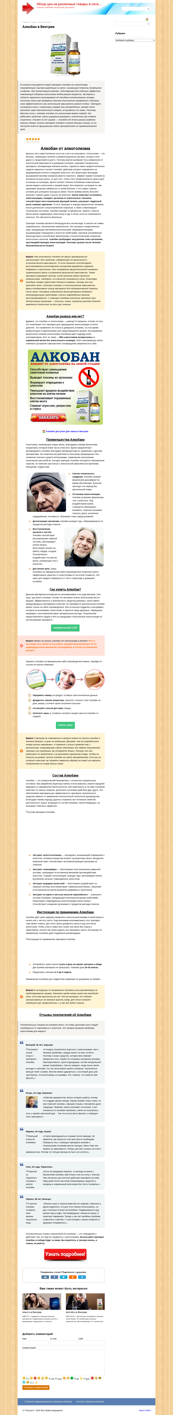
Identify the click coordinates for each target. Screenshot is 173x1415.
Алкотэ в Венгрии (32, 1312)
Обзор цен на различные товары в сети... (69, 4)
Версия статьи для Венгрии (64, 75)
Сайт (80, 1339)
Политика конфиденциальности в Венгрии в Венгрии (48, 1402)
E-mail (53, 1339)
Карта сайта (145, 1410)
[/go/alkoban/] (65, 387)
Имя (24, 1339)
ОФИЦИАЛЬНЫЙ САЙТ (65, 628)
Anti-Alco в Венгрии (76, 1312)
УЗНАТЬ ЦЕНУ (65, 725)
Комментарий (29, 1348)
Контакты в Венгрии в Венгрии (90, 1402)
